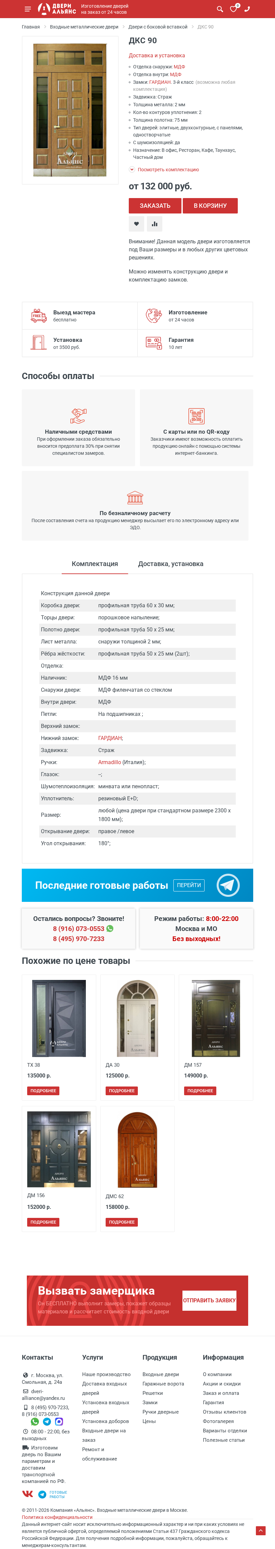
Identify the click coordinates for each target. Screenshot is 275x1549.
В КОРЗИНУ (210, 205)
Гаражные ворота (163, 1384)
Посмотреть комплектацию (168, 169)
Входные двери (161, 1374)
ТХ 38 (33, 1065)
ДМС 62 (115, 1196)
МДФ (179, 66)
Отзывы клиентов (224, 1412)
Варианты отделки (225, 1431)
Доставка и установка (157, 55)
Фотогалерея (218, 1421)
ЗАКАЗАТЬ (155, 205)
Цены (149, 1421)
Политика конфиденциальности (57, 1517)
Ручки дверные (161, 1412)
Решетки (153, 1393)
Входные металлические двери (84, 26)
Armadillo (109, 762)
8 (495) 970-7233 (78, 939)
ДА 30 (112, 1065)
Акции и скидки (222, 1384)
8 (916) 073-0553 (78, 929)
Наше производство (106, 1374)
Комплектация (95, 564)
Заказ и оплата (221, 1393)
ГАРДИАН (160, 82)
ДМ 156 (36, 1195)
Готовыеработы (58, 1494)
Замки (150, 1403)
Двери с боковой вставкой (157, 26)
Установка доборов (105, 1421)
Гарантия (213, 1403)
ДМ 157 (193, 1065)
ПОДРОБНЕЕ (43, 1090)
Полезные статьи (224, 1440)
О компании (217, 1374)
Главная (31, 26)
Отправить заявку (209, 1300)
